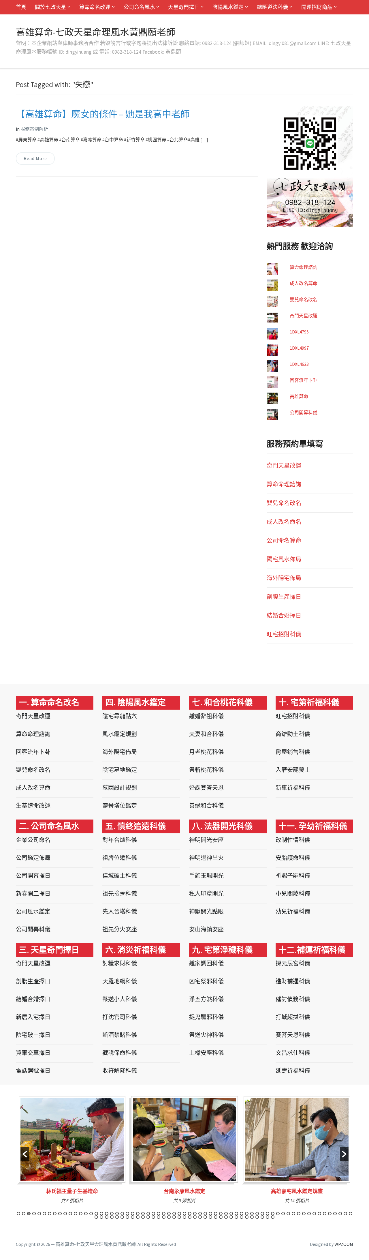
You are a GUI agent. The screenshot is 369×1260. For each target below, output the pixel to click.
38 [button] (210, 1213)
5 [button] (39, 1213)
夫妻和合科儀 (206, 734)
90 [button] (221, 1217)
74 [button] (138, 1217)
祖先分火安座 (119, 929)
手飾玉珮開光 (206, 875)
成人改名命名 (284, 521)
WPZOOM (343, 1244)
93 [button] (236, 1217)
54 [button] (293, 1213)
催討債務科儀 (293, 999)
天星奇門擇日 (183, 7)
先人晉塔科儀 (119, 911)
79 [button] (163, 1217)
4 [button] (34, 1213)
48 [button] (262, 1213)
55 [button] (298, 1213)
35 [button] (195, 1213)
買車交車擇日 (33, 1052)
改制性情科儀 (293, 839)
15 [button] (91, 1213)
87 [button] (205, 1217)
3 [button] (29, 1213)
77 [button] (153, 1217)
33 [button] (184, 1213)
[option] (72, 1152)
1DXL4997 (299, 348)
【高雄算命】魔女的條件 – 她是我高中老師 (103, 114)
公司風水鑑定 (33, 911)
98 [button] (262, 1217)
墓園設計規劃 (119, 787)
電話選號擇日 (33, 1070)
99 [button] (267, 1217)
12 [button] (75, 1213)
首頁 (21, 7)
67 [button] (101, 1217)
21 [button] (122, 1213)
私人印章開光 (206, 893)
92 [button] (231, 1217)
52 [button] (283, 1213)
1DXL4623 (299, 364)
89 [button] (215, 1217)
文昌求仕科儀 (293, 1052)
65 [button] (350, 1213)
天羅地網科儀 (119, 981)
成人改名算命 (303, 283)
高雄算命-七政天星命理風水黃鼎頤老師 (95, 32)
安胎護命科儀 (293, 857)
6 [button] (44, 1213)
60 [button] (324, 1213)
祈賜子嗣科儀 (293, 875)
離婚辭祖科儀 (206, 716)
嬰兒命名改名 (303, 299)
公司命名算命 (284, 540)
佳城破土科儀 (119, 875)
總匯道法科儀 (272, 7)
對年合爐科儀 (119, 839)
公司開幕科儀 (303, 412)
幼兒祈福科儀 (293, 911)
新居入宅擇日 (33, 1017)
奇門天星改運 (303, 315)
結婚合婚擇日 (284, 615)
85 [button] (195, 1217)
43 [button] (236, 1213)
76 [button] (148, 1217)
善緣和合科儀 (206, 805)
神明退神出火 (206, 857)
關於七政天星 (50, 7)
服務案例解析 (34, 129)
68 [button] (106, 1217)
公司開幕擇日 (33, 875)
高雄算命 (299, 396)
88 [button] (210, 1217)
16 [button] (96, 1213)
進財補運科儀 (293, 981)
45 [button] (246, 1213)
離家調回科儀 (206, 963)
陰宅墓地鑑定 (119, 769)
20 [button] (117, 1213)
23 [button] (132, 1213)
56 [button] (304, 1213)
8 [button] (55, 1213)
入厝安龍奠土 (293, 769)
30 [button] (169, 1213)
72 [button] (127, 1217)
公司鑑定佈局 (33, 857)
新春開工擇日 (33, 893)
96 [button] (252, 1217)
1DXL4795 (299, 332)
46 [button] (252, 1213)
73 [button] (132, 1217)
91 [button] (226, 1217)
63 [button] (340, 1213)
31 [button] (174, 1213)
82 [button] (179, 1217)
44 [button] (241, 1213)
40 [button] (221, 1213)
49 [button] (267, 1213)
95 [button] (246, 1217)
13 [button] (80, 1213)
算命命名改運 (94, 7)
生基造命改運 (33, 805)
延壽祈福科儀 (293, 1070)
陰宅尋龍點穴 (119, 716)
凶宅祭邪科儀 (206, 981)
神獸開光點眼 (206, 911)
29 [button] (163, 1213)
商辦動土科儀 (293, 734)
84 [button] (189, 1217)
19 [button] (112, 1213)
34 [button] (189, 1213)
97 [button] (257, 1217)
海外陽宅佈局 (284, 578)
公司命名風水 (139, 7)
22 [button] (127, 1213)
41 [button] (226, 1213)
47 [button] (257, 1213)
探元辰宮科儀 (293, 963)
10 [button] (65, 1213)
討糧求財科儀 (119, 963)
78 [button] (158, 1217)
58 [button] (314, 1213)
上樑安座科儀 (206, 1052)
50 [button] (272, 1213)
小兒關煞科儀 (293, 893)
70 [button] (117, 1217)
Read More (35, 158)
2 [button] (23, 1213)
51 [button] (278, 1213)
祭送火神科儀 (206, 1034)
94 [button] (241, 1217)
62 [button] (335, 1213)
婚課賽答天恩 (206, 787)
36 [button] (200, 1213)
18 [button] (106, 1213)
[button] (24, 1154)
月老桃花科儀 (206, 751)
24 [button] (138, 1213)
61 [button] (330, 1213)
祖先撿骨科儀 (119, 893)
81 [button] (174, 1217)
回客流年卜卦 (303, 380)
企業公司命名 (33, 839)
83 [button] (184, 1217)
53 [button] (288, 1213)
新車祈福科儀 (293, 787)
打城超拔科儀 (293, 1017)
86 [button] (200, 1217)
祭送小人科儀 (119, 999)
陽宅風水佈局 (284, 559)
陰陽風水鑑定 (228, 7)
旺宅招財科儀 (284, 634)
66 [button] (96, 1217)
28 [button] (158, 1213)
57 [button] (309, 1213)
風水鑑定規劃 (119, 734)
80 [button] (169, 1217)
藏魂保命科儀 (119, 1052)
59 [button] (319, 1213)
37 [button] (205, 1213)
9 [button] (60, 1213)
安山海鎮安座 (206, 929)
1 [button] (18, 1213)
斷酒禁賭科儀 (119, 1034)
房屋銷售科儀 (293, 751)
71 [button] (122, 1217)
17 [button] (101, 1213)
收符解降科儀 (119, 1070)
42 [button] (231, 1213)
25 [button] (143, 1213)
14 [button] (86, 1213)
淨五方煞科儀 (206, 999)
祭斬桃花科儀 (206, 769)
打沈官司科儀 (119, 1017)
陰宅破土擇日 (33, 1034)
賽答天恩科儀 (293, 1034)
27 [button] (153, 1213)
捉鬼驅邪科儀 (206, 1017)
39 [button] (215, 1213)
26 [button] (148, 1213)
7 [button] (49, 1213)
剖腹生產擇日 (284, 596)
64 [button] (345, 1213)
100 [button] (272, 1217)
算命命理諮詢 (303, 267)
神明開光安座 (206, 839)
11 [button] (70, 1213)
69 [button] (112, 1217)
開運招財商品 (316, 7)
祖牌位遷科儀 (119, 857)
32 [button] (179, 1213)
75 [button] (143, 1217)
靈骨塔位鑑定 (119, 805)
